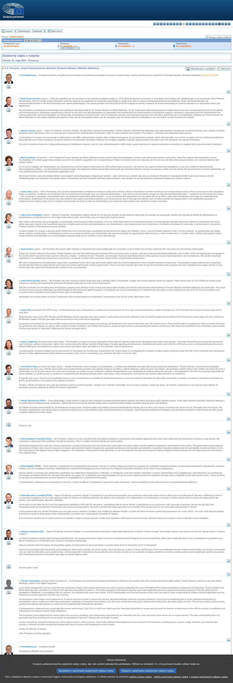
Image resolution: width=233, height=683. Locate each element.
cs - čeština (161, 24)
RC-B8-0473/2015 (11, 46)
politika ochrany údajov (140, 677)
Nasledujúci (37, 31)
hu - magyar (200, 24)
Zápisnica (225, 69)
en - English (177, 24)
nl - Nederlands (206, 24)
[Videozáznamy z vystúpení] (8, 87)
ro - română (216, 24)
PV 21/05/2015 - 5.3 (68, 46)
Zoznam (8, 31)
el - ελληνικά (174, 24)
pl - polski (209, 24)
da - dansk (164, 24)
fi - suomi (226, 24)
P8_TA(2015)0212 (183, 46)
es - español (158, 24)
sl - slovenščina (222, 24)
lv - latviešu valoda (193, 24)
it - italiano (190, 24)
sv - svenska (229, 24)
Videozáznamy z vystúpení (202, 69)
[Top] (228, 93)
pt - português (213, 24)
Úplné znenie (56, 31)
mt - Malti (203, 24)
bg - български (154, 24)
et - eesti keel (171, 24)
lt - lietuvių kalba (196, 24)
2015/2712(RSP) (17, 37)
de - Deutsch (167, 24)
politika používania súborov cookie (171, 677)
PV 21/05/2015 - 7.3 (126, 46)
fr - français (180, 24)
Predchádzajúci (24, 31)
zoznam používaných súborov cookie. (209, 677)
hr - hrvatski (187, 24)
